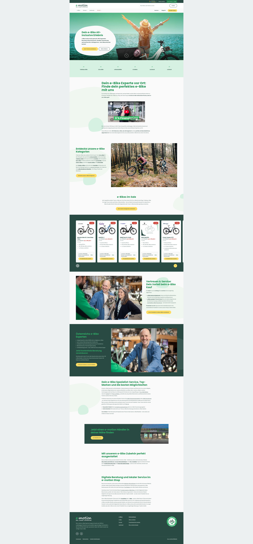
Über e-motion (132, 519)
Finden (173, 5)
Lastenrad (91, 10)
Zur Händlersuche (97, 438)
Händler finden (172, 10)
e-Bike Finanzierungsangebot (133, 398)
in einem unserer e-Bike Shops (128, 490)
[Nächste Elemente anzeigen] (175, 265)
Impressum (78, 539)
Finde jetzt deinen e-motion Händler (86, 364)
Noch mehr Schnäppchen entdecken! (126, 208)
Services (156, 10)
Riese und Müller (116, 394)
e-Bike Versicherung (146, 398)
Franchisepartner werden (134, 522)
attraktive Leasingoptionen (121, 407)
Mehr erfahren (104, 49)
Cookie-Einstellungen (95, 539)
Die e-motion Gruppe (133, 525)
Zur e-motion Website (172, 539)
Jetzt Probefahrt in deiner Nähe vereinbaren (158, 312)
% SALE (99, 10)
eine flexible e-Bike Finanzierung (154, 303)
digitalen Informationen (129, 483)
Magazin (164, 10)
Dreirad (84, 10)
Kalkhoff (108, 394)
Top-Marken (127, 487)
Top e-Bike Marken (144, 392)
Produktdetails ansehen (85, 258)
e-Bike (78, 10)
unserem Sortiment (95, 167)
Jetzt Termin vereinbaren (90, 49)
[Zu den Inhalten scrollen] (126, 55)
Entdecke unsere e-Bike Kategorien (86, 175)
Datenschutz (85, 539)
